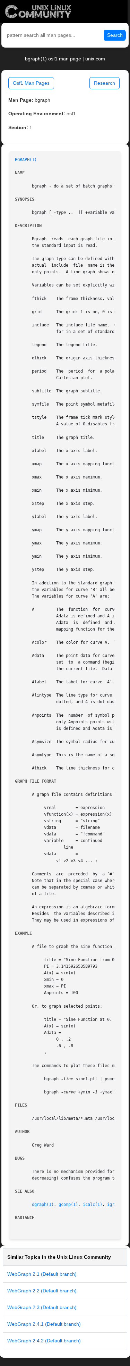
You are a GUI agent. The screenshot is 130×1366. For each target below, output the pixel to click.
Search (115, 35)
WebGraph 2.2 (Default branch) (42, 1290)
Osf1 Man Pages (31, 83)
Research (104, 83)
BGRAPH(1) (26, 159)
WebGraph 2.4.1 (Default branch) (44, 1324)
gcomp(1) (68, 1204)
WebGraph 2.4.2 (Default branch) (44, 1340)
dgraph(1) (43, 1204)
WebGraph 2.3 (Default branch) (42, 1307)
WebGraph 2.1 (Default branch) (42, 1274)
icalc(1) (92, 1204)
